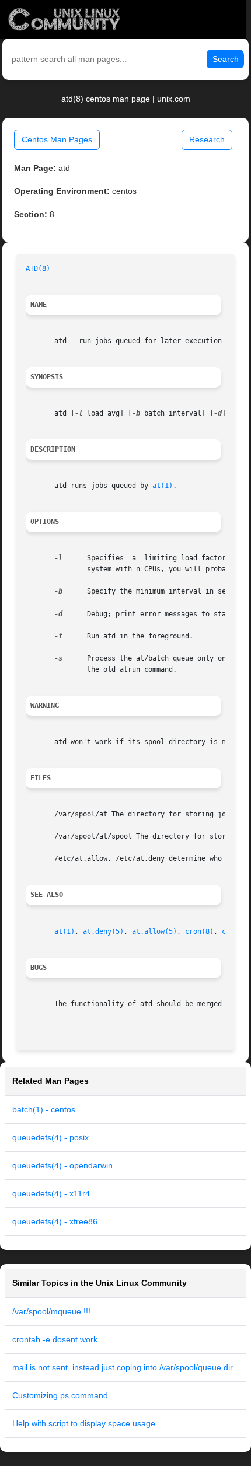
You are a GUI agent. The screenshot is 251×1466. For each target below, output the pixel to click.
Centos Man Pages (57, 139)
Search (225, 59)
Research (207, 139)
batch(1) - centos (43, 1109)
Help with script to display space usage (83, 1423)
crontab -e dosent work (54, 1339)
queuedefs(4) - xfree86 (54, 1221)
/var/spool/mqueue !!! (51, 1311)
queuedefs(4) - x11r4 (51, 1193)
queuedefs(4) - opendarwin (62, 1165)
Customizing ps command (60, 1395)
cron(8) (199, 931)
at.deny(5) (103, 931)
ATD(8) (38, 268)
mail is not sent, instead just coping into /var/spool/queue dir (122, 1367)
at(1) (162, 485)
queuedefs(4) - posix (50, 1137)
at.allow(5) (154, 931)
